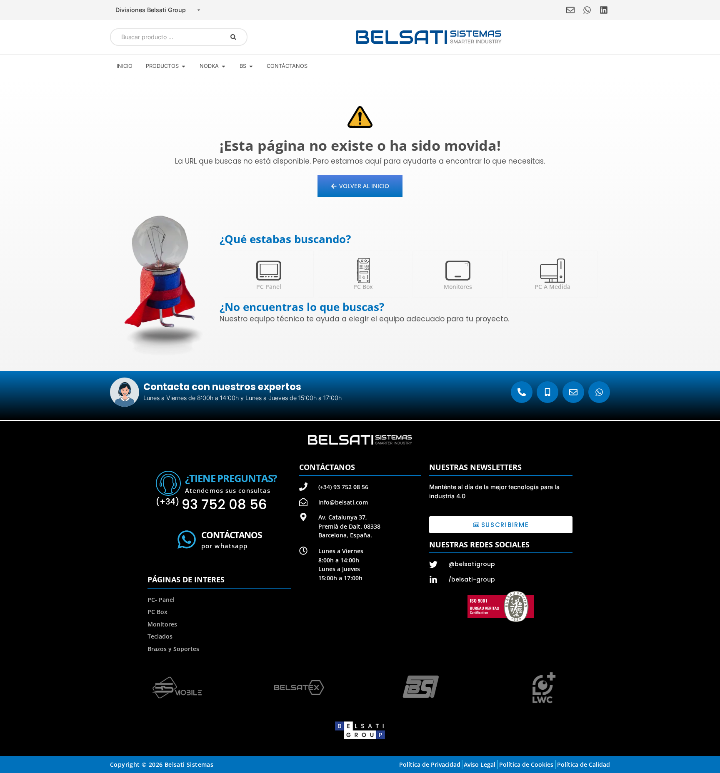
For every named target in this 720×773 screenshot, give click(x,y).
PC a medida (552, 287)
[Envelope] (570, 10)
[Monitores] (457, 270)
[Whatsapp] (587, 10)
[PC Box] (363, 270)
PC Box (363, 287)
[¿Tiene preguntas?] (168, 483)
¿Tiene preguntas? (231, 478)
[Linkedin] (604, 10)
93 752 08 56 (211, 504)
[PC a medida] (552, 270)
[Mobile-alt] (547, 392)
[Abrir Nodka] (223, 66)
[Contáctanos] (186, 539)
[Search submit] (233, 37)
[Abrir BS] (251, 66)
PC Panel (268, 287)
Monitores (458, 287)
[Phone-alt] (521, 392)
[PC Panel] (268, 270)
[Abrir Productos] (183, 66)
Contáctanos (231, 535)
